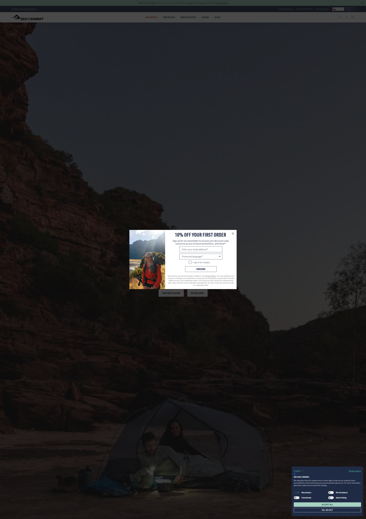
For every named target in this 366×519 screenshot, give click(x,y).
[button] (299, 471)
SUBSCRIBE (200, 269)
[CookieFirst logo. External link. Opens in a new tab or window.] (295, 474)
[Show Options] (219, 256)
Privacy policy (355, 471)
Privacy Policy (210, 276)
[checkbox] (331, 492)
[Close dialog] (232, 233)
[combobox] (200, 256)
